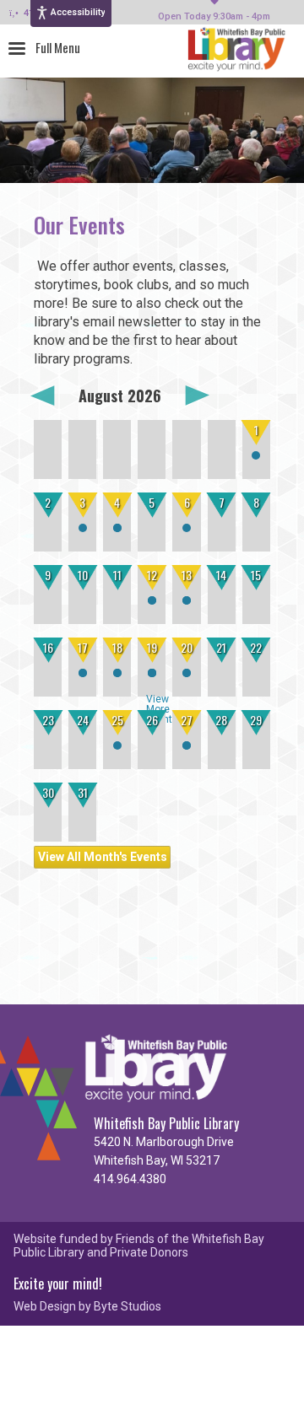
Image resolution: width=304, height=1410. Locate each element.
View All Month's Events (102, 857)
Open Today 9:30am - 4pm (214, 17)
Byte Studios (127, 1306)
